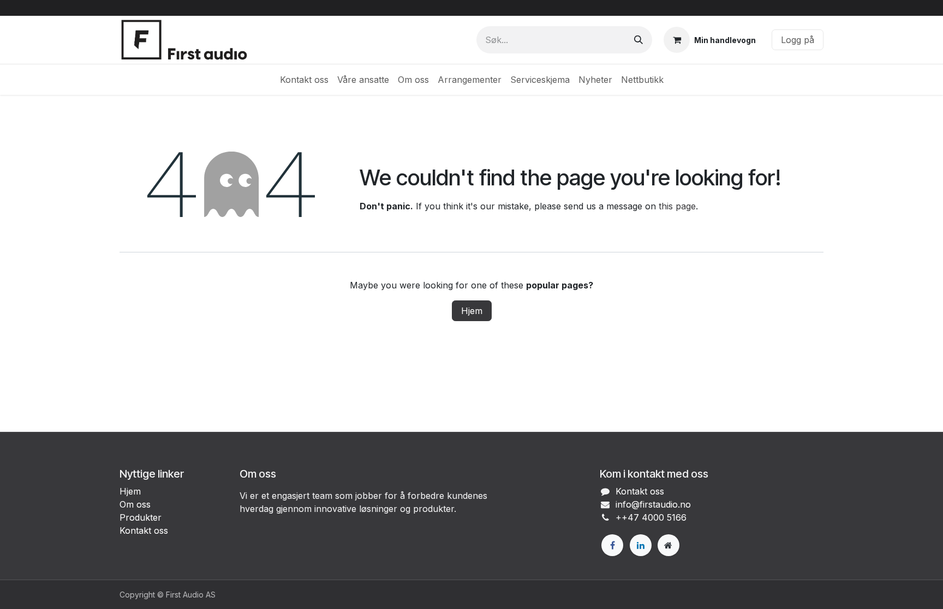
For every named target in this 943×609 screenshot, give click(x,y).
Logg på (797, 39)
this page (677, 206)
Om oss (135, 504)
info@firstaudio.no (653, 504)
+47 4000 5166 (654, 517)
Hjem (471, 310)
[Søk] (638, 39)
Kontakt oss (144, 530)
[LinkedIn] (641, 545)
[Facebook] (612, 545)
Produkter (141, 517)
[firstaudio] (668, 545)
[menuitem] (304, 80)
